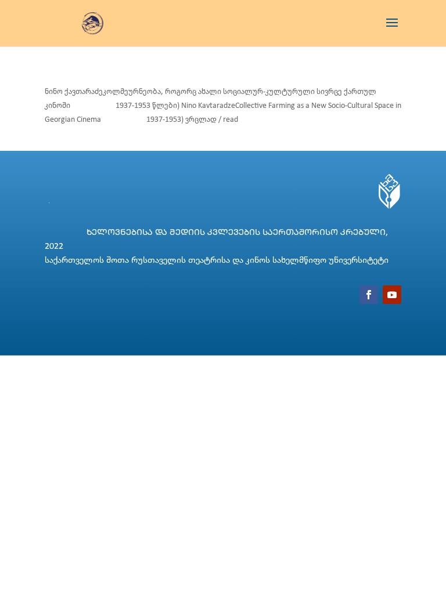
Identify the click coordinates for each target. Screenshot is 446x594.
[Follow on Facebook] (368, 294)
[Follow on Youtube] (392, 294)
